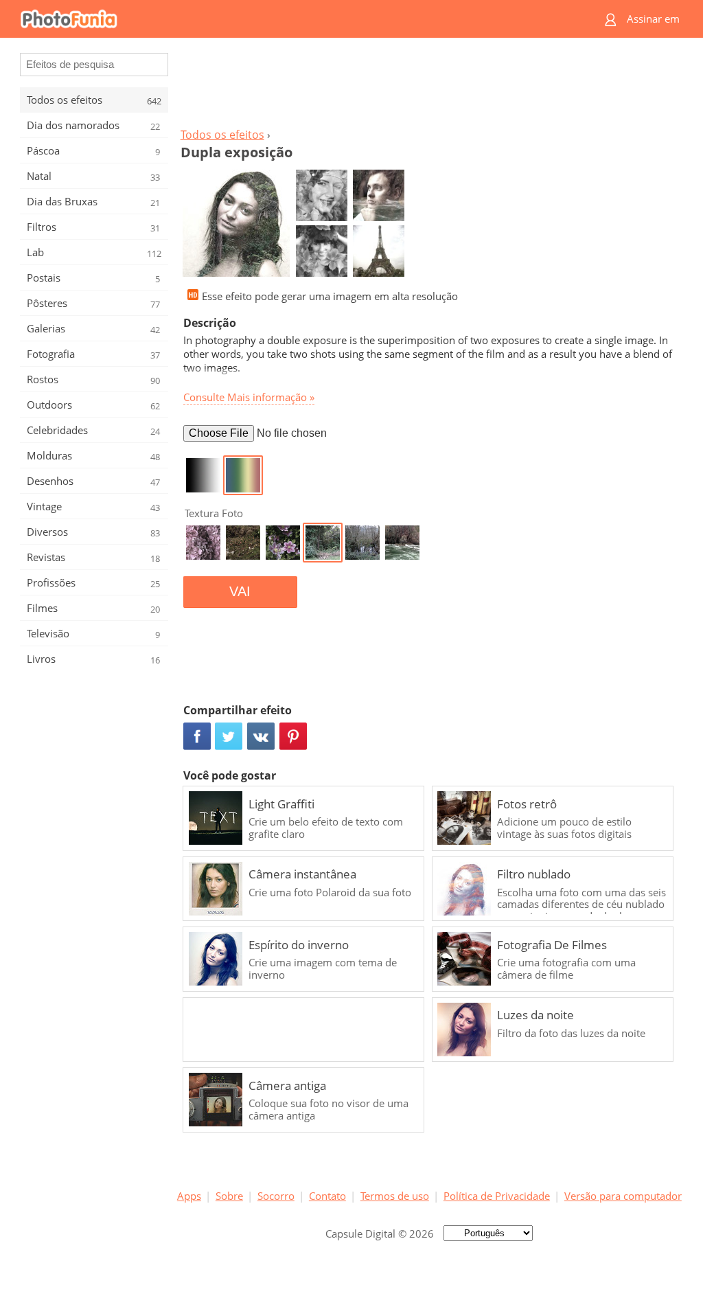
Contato (327, 1196)
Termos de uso (394, 1196)
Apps (189, 1196)
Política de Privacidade (496, 1196)
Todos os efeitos (222, 134)
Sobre (229, 1196)
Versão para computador (623, 1196)
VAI (240, 591)
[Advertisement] (429, 86)
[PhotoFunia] (298, 19)
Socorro (276, 1196)
